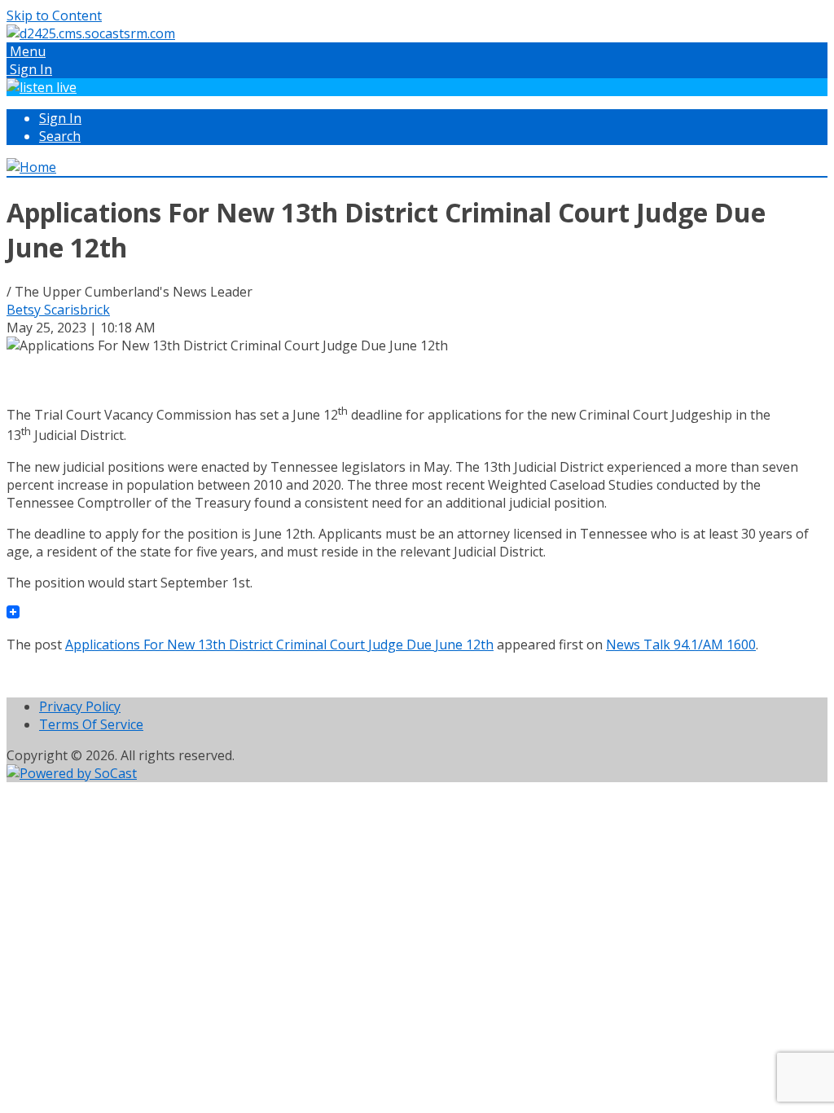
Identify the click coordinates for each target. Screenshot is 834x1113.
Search (60, 136)
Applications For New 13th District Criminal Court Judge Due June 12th (279, 644)
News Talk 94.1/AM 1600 (681, 644)
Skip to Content (54, 15)
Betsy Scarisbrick (58, 310)
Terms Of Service (91, 724)
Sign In (60, 118)
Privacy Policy (80, 706)
